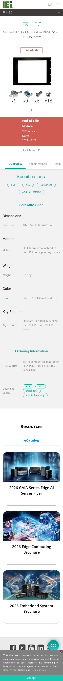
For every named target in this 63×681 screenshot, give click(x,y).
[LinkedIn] (40, 647)
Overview (15, 164)
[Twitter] (22, 646)
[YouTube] (31, 647)
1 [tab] (31, 110)
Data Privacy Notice (14, 669)
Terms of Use (38, 669)
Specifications (38, 164)
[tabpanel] (31, 79)
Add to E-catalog (31, 191)
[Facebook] (13, 647)
